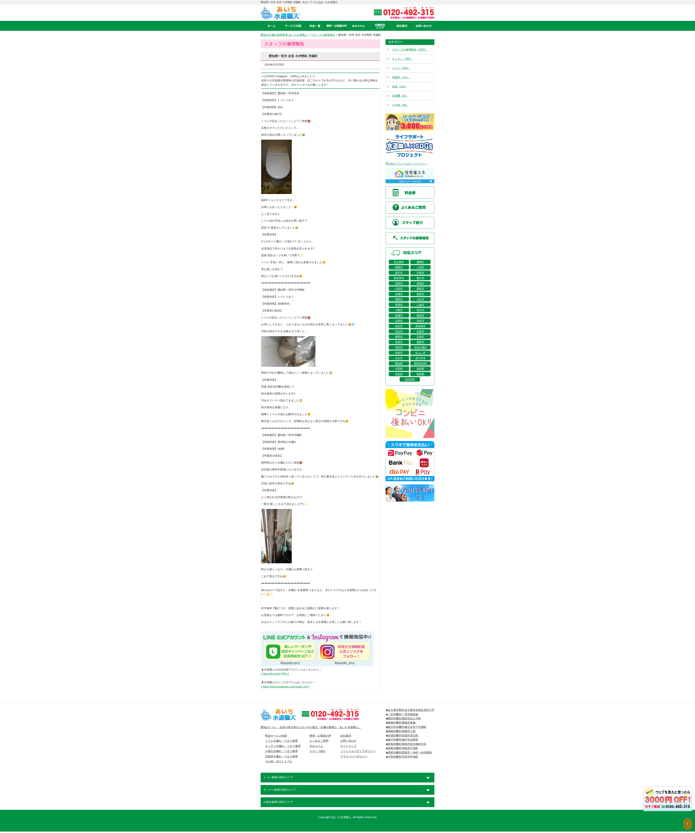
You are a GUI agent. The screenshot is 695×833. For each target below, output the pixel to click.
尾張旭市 (420, 326)
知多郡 (399, 374)
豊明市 (399, 336)
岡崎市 (399, 267)
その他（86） (400, 105)
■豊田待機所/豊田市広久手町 (403, 718)
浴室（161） (399, 86)
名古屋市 (399, 261)
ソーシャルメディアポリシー (358, 751)
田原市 (399, 342)
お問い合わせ (348, 740)
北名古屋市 (420, 347)
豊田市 (420, 288)
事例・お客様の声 (320, 735)
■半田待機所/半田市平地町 (402, 756)
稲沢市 (420, 309)
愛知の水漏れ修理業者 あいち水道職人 (284, 35)
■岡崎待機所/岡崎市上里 (401, 731)
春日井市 (399, 277)
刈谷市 (399, 288)
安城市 (399, 294)
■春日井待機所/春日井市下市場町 (406, 727)
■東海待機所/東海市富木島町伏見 (406, 744)
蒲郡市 (399, 299)
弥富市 (399, 352)
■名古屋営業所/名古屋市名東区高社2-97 (410, 710)
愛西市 (420, 342)
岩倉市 (420, 331)
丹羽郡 (399, 368)
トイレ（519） (401, 68)
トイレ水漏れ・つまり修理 (281, 740)
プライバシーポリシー (353, 756)
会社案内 (345, 735)
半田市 (420, 272)
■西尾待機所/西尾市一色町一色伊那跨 (409, 752)
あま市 (399, 357)
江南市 (420, 304)
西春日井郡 (420, 363)
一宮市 (420, 267)
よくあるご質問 (318, 740)
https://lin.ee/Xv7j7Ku (275, 673)
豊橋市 (420, 261)
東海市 (420, 315)
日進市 (420, 336)
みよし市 (420, 352)
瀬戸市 (399, 272)
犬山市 (420, 299)
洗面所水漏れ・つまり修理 (281, 756)
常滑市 (399, 304)
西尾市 (420, 294)
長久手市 (420, 357)
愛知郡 (399, 363)
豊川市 (420, 277)
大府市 (399, 320)
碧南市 (420, 283)
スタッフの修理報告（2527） (410, 49)
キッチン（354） (402, 58)
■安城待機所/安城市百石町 (402, 735)
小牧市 (399, 309)
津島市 (399, 283)
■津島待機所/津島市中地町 (402, 748)
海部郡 (420, 368)
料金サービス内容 (276, 735)
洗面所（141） (401, 77)
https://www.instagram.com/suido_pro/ (285, 686)
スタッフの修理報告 (323, 35)
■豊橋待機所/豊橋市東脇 (401, 722)
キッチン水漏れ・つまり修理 (282, 746)
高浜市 (399, 331)
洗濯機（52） (400, 95)
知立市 (399, 326)
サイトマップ (348, 746)
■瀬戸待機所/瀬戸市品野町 (402, 739)
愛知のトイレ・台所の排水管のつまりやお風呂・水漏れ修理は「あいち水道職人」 (311, 727)
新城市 (399, 315)
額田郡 (420, 374)
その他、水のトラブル (278, 761)
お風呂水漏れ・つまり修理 (281, 751)
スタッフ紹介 (317, 751)
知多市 (420, 320)
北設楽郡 (410, 379)
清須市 (399, 347)
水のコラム (316, 746)
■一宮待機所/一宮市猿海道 (402, 714)
